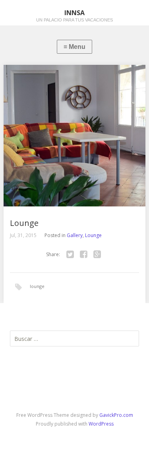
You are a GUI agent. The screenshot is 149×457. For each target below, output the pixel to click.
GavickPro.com (116, 415)
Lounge (93, 235)
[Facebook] (83, 254)
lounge (37, 286)
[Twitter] (70, 254)
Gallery (75, 235)
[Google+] (97, 254)
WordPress (101, 423)
